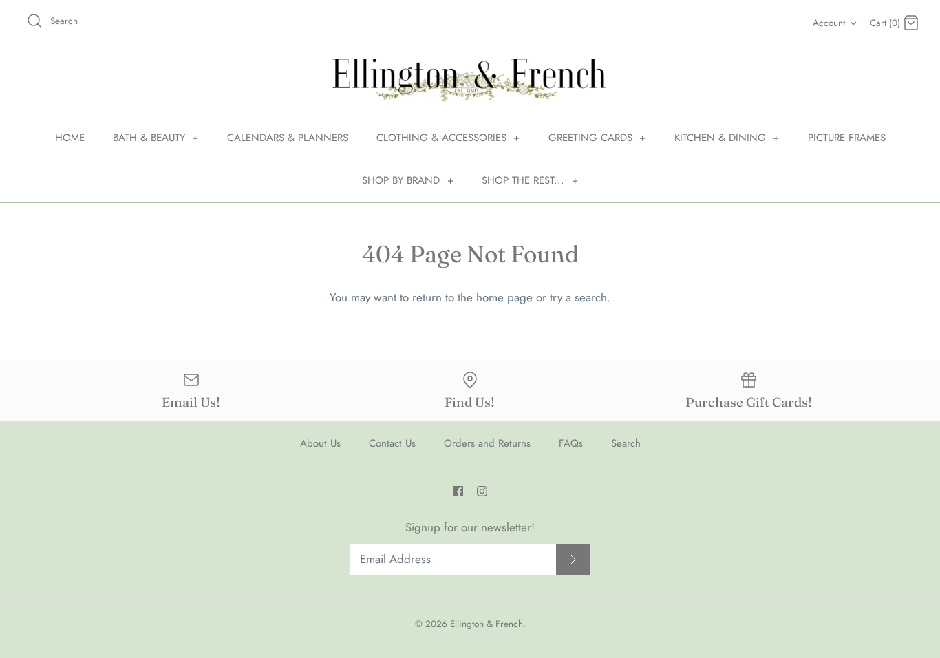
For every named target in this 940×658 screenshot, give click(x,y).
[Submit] (573, 559)
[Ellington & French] (470, 80)
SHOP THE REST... (530, 180)
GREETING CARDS (597, 137)
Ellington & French (486, 623)
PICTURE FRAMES (847, 137)
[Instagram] (482, 491)
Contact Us (392, 443)
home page (504, 297)
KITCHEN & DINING (727, 137)
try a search (578, 297)
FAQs (571, 443)
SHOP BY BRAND (407, 180)
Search (626, 443)
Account (829, 23)
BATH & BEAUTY (156, 137)
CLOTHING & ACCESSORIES (448, 137)
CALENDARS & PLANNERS (287, 137)
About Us (320, 443)
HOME (70, 137)
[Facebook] (458, 491)
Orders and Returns (487, 443)
